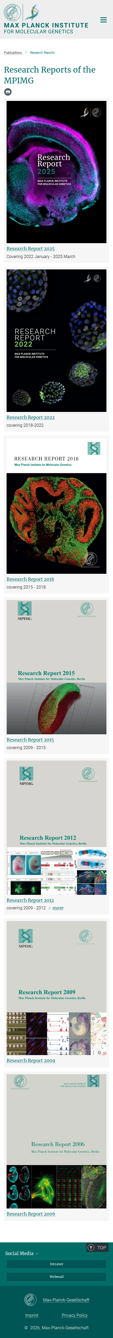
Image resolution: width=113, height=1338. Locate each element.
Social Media (20, 1253)
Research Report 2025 (31, 249)
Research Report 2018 (30, 579)
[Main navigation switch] (103, 20)
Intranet (56, 1264)
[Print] (8, 92)
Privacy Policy (75, 1315)
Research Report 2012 (30, 900)
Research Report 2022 (31, 417)
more (58, 907)
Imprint (31, 1315)
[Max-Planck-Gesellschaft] (33, 1300)
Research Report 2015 (30, 740)
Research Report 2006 (31, 1214)
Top (101, 1247)
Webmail (57, 1277)
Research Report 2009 (31, 1061)
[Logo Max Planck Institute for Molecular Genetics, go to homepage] (46, 18)
